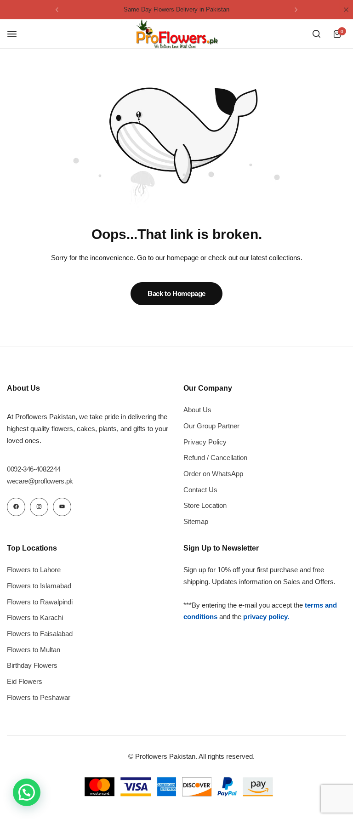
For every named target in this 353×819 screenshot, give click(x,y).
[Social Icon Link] (16, 507)
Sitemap (195, 521)
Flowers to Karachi (35, 617)
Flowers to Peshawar (38, 697)
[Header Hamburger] (16, 34)
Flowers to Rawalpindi (40, 602)
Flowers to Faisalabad (40, 633)
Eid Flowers (24, 681)
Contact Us (200, 490)
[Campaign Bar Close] (346, 9)
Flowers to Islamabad (39, 586)
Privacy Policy (205, 442)
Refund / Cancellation (215, 457)
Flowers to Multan (33, 650)
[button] (57, 10)
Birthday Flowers (32, 665)
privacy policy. (266, 616)
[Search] (316, 34)
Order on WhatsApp (213, 474)
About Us (197, 410)
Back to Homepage (176, 293)
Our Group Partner (211, 426)
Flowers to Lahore (34, 570)
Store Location (205, 505)
